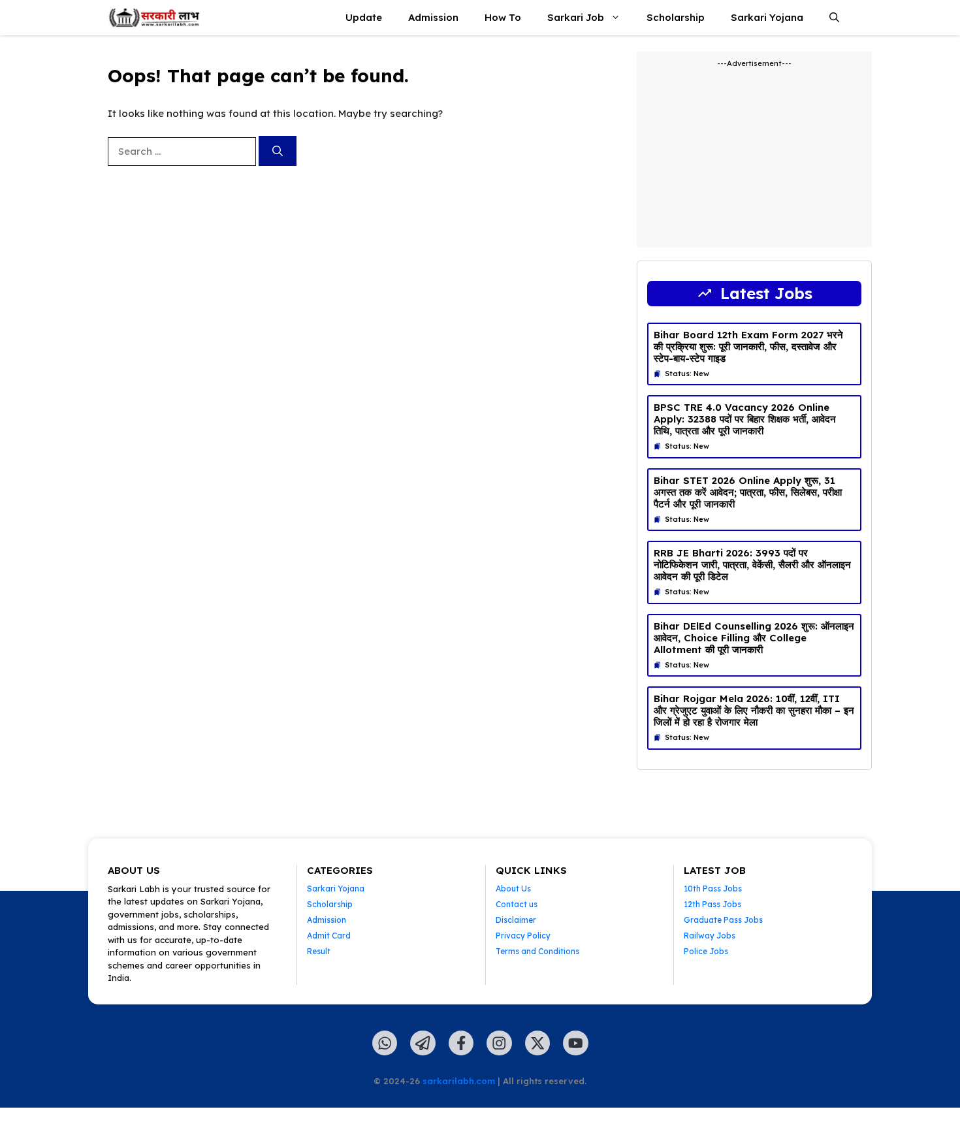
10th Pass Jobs (713, 888)
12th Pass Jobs (712, 904)
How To (503, 17)
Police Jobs (706, 951)
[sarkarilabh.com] (154, 17)
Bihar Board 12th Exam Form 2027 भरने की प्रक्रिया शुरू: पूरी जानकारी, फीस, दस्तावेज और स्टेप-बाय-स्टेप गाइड (748, 346)
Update (363, 17)
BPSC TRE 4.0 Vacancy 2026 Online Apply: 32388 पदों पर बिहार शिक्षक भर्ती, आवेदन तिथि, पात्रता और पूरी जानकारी (745, 419)
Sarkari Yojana (767, 17)
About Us (513, 888)
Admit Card (329, 935)
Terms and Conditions (537, 951)
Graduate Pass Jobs (723, 920)
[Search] (277, 151)
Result (318, 951)
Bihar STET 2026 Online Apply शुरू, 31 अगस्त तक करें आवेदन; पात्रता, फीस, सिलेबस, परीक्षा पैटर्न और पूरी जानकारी (748, 492)
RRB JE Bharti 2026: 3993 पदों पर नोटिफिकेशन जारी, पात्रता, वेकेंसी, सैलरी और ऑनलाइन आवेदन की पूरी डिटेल (752, 565)
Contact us (516, 904)
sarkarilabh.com (459, 1081)
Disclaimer (516, 920)
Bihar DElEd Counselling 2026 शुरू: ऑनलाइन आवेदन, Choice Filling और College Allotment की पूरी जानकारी (754, 638)
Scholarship (676, 17)
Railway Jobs (709, 935)
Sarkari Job (575, 17)
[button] (834, 17)
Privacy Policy (523, 935)
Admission (433, 17)
